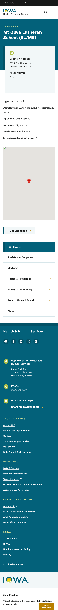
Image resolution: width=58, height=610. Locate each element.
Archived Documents (14, 564)
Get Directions (18, 230)
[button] (29, 181)
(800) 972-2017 (19, 390)
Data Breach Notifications (17, 452)
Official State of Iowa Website (15, 3)
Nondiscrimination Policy (16, 549)
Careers (7, 436)
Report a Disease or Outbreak (19, 511)
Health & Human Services (16, 14)
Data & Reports (11, 468)
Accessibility (10, 538)
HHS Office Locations (14, 522)
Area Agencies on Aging (15, 517)
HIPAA (6, 544)
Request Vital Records (15, 473)
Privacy (7, 554)
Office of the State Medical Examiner (23, 484)
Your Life (11, 479)
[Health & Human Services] (10, 10)
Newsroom (9, 446)
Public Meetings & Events (16, 430)
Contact (9, 506)
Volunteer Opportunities (16, 441)
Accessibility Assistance (16, 490)
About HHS (9, 425)
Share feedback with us (25, 406)
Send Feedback (11, 595)
